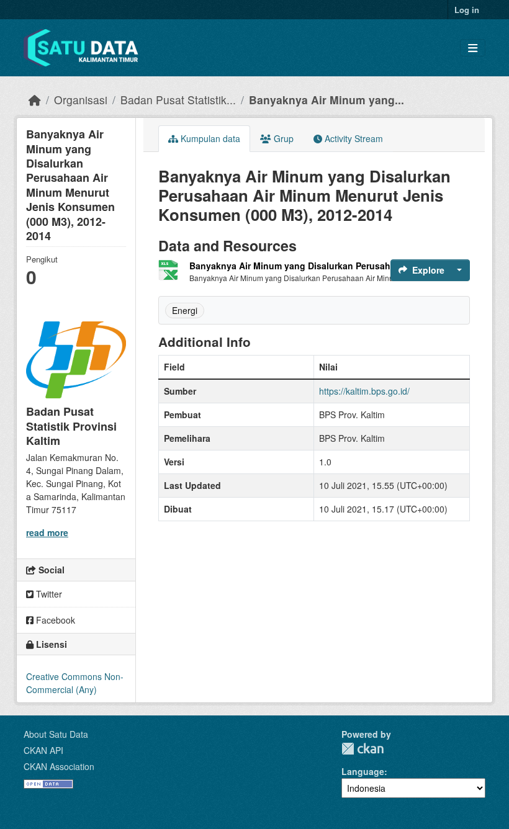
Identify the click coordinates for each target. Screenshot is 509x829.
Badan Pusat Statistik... (178, 99)
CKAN (362, 748)
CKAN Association (59, 766)
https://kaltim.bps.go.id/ (364, 391)
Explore (428, 270)
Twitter (48, 594)
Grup (282, 138)
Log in (466, 10)
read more (47, 532)
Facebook (54, 620)
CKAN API (43, 750)
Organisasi (80, 99)
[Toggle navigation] (472, 48)
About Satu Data (56, 734)
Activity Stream (352, 138)
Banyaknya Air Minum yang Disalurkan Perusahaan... (301, 265)
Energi (184, 310)
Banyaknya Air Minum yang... (326, 99)
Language (362, 771)
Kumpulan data (209, 138)
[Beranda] (35, 99)
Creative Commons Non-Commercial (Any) (75, 683)
